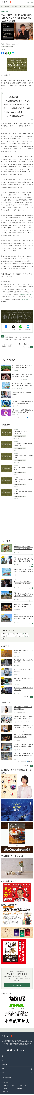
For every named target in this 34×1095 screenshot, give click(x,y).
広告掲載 (5, 1088)
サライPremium (6, 1077)
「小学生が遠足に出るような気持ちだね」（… (23, 456)
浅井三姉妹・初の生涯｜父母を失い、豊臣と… (23, 680)
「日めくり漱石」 (26, 299)
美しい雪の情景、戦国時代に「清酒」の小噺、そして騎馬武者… (23, 560)
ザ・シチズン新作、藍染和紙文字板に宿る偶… (23, 670)
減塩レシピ (18, 633)
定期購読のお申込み (22, 1086)
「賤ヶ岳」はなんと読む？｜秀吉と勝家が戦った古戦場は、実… (23, 595)
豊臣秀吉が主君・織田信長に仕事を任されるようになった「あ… (23, 618)
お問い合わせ (6, 1091)
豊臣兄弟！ (5, 633)
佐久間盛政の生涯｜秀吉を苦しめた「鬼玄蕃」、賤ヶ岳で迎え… (23, 548)
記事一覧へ (26, 697)
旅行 (3, 1060)
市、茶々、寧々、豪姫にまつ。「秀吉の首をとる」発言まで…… (23, 583)
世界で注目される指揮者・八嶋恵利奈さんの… (23, 689)
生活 (3, 1073)
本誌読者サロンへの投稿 (8, 1086)
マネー (25, 633)
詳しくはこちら (17, 985)
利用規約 (20, 1088)
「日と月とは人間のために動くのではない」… (23, 493)
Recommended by (22, 417)
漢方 (4, 638)
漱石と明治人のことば (16, 6)
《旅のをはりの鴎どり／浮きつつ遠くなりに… (23, 469)
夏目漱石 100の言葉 (25, 294)
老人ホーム (20, 636)
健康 (3, 1069)
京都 (27, 636)
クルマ (12, 633)
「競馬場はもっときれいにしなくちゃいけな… (23, 432)
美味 (3, 1056)
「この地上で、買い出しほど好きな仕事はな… (23, 445)
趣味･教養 (7, 6)
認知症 (4, 636)
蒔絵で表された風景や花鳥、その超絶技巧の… (23, 652)
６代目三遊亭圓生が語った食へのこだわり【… (23, 481)
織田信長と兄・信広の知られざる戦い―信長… (23, 661)
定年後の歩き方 (12, 636)
